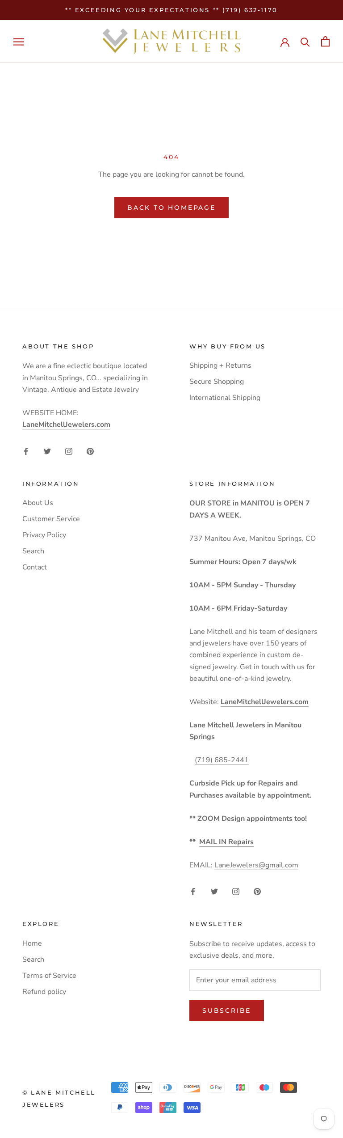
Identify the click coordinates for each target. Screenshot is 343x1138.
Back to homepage (171, 208)
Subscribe (226, 1010)
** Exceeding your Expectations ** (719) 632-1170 (171, 9)
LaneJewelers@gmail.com (256, 865)
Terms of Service (49, 976)
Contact (34, 567)
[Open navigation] (18, 42)
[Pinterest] (90, 450)
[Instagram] (68, 450)
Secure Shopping (216, 381)
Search (33, 551)
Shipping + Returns (220, 365)
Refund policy (44, 992)
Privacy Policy (44, 535)
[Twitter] (47, 450)
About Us (37, 503)
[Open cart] (325, 41)
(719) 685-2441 (222, 760)
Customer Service (51, 519)
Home (32, 943)
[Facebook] (25, 450)
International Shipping (224, 398)
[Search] (305, 41)
